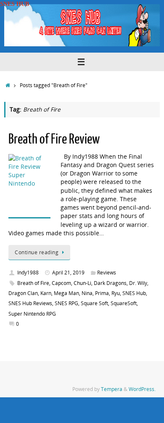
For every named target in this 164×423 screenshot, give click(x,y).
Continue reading (36, 252)
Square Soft (94, 303)
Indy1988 (28, 272)
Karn (45, 293)
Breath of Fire (33, 283)
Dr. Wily (138, 283)
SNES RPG (66, 303)
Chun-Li (82, 283)
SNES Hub (134, 293)
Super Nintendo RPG (32, 313)
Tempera (111, 389)
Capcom (61, 283)
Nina (87, 293)
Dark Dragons (110, 283)
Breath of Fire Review (54, 139)
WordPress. (142, 389)
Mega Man (66, 293)
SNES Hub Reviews (30, 303)
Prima (102, 293)
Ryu (115, 293)
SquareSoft (124, 303)
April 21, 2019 (68, 272)
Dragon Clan (23, 293)
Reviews (106, 272)
